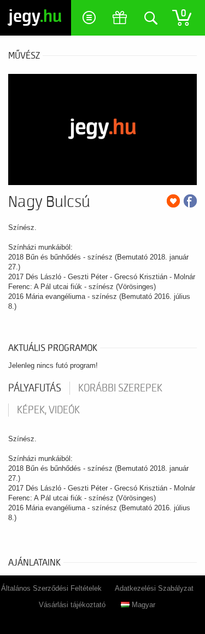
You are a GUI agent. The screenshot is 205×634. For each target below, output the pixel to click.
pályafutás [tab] (34, 388)
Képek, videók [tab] (48, 410)
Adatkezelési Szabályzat (154, 588)
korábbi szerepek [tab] (120, 388)
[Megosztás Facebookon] (190, 201)
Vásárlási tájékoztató (72, 605)
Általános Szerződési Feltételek (51, 588)
